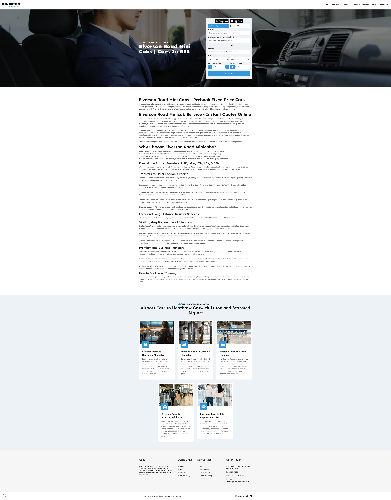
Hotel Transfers (205, 466)
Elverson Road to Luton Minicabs (232, 353)
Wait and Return (237, 26)
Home (327, 5)
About (182, 469)
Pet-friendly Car (205, 469)
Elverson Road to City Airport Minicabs (212, 416)
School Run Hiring (206, 476)
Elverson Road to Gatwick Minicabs (195, 353)
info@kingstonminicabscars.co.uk (237, 482)
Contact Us (383, 5)
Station (365, 5)
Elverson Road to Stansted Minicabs (171, 416)
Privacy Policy (185, 476)
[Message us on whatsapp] (4, 495)
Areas (374, 5)
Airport (355, 5)
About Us (335, 5)
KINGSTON (11, 4)
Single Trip (214, 26)
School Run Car (205, 472)
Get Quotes (229, 74)
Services (345, 5)
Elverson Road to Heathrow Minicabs (153, 353)
